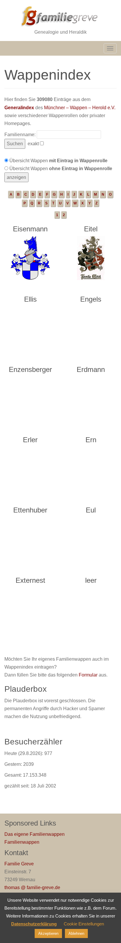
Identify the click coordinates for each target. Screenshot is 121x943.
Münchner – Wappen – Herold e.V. (79, 107)
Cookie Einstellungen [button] (84, 923)
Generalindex (19, 107)
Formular (88, 674)
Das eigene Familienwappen (34, 834)
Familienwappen (21, 842)
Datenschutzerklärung (34, 923)
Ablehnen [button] (76, 933)
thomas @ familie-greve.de (32, 887)
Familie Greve (19, 863)
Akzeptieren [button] (48, 933)
